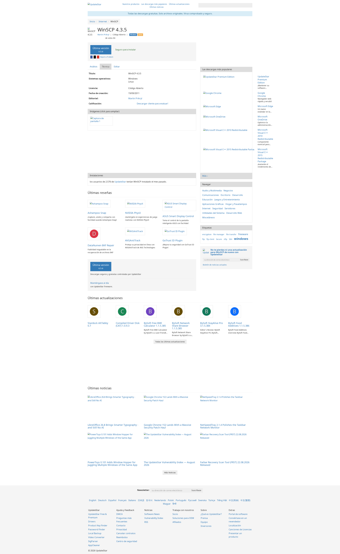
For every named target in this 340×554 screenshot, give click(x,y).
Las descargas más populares (154, 4)
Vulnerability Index (153, 518)
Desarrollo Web (234, 212)
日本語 (141, 500)
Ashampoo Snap (97, 212)
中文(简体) (234, 500)
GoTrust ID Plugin (172, 240)
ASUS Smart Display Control (178, 216)
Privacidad (121, 529)
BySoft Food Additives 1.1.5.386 (238, 324)
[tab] (94, 67)
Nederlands (160, 500)
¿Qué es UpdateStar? (211, 514)
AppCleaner (94, 545)
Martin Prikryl (103, 34)
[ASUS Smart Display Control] (179, 205)
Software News (152, 514)
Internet (206, 208)
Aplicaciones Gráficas (213, 204)
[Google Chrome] (212, 92)
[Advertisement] (142, 151)
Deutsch (102, 500)
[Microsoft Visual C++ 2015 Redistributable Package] (229, 149)
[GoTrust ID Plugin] (175, 231)
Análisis (93, 66)
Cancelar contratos (125, 533)
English (92, 500)
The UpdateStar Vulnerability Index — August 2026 (169, 463)
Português (181, 500)
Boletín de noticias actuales (215, 264)
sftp (225, 239)
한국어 (149, 500)
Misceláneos (208, 217)
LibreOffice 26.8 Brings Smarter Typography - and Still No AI (113, 426)
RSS (146, 522)
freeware (243, 234)
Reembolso (122, 537)
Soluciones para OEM (183, 518)
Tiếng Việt (222, 500)
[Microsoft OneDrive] (214, 116)
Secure (219, 239)
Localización (235, 525)
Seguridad (217, 208)
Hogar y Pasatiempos (236, 204)
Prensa (204, 518)
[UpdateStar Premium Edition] (219, 76)
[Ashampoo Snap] (99, 203)
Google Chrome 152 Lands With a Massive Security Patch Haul (167, 426)
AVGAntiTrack (132, 240)
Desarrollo (237, 195)
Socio (175, 514)
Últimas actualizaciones (179, 4)
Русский (192, 500)
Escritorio (225, 195)
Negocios (228, 190)
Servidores (230, 208)
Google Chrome (262, 94)
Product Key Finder (97, 525)
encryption (206, 234)
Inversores (206, 526)
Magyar (167, 503)
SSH (230, 239)
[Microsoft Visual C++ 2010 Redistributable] (225, 129)
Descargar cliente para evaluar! (152, 103)
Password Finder (96, 529)
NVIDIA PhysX (133, 212)
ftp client (210, 239)
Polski (171, 500)
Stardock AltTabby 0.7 (98, 324)
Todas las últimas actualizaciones (170, 341)
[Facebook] (91, 57)
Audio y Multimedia (212, 190)
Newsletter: (143, 490)
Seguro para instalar (125, 49)
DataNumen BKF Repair (101, 245)
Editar (117, 66)
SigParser (93, 541)
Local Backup (94, 533)
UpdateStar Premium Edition (263, 79)
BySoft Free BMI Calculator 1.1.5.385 (155, 324)
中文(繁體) (245, 500)
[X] (95, 57)
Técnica (105, 66)
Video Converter (96, 537)
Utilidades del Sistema (213, 212)
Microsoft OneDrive (262, 118)
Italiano (132, 500)
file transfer (231, 234)
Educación (207, 199)
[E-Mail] (98, 57)
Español (112, 500)
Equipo (204, 522)
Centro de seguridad (126, 541)
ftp (203, 239)
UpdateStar (120, 181)
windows (241, 238)
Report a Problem (106, 57)
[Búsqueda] (249, 5)
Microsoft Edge (265, 106)
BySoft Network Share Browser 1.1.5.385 (181, 325)
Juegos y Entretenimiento (227, 199)
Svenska (202, 500)
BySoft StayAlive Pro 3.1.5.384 (211, 324)
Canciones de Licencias (240, 529)
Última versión (101, 50)
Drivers (91, 521)
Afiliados (177, 522)
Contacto (121, 525)
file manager (218, 234)
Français (122, 500)
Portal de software (238, 514)
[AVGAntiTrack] (135, 231)
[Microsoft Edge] (212, 106)
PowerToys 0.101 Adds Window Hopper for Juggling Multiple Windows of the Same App (112, 463)
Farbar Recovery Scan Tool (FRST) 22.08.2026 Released (224, 463)
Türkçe (211, 500)
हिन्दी (174, 503)
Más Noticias (170, 472)
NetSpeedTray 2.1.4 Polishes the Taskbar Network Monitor (223, 426)
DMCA (119, 514)
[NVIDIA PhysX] (135, 203)
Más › (205, 175)
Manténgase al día (99, 283)
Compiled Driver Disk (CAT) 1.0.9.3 (128, 324)
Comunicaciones (210, 195)
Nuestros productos (130, 4)
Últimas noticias (157, 7)
